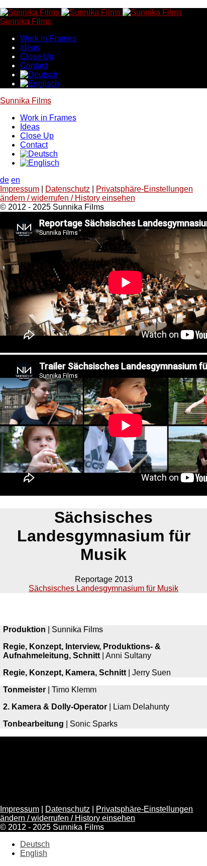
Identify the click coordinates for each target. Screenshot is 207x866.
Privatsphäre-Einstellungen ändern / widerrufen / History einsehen (96, 193)
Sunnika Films (25, 100)
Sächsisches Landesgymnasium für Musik (103, 588)
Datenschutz (67, 189)
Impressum (19, 189)
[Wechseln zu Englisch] (39, 83)
